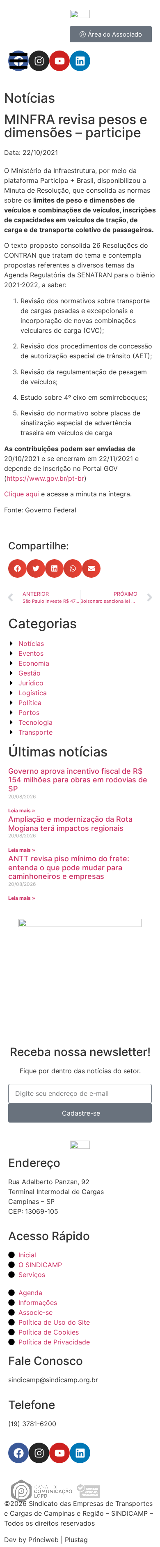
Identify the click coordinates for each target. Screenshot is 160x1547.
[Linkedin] (80, 1453)
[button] (17, 568)
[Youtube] (59, 1453)
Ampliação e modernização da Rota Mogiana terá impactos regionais (70, 823)
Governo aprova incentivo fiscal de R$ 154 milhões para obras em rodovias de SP (77, 780)
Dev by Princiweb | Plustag (46, 1539)
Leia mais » (21, 810)
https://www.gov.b (35, 478)
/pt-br (75, 478)
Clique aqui (21, 494)
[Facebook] (18, 1453)
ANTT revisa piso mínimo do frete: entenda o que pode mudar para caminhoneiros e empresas (68, 867)
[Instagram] (39, 1453)
